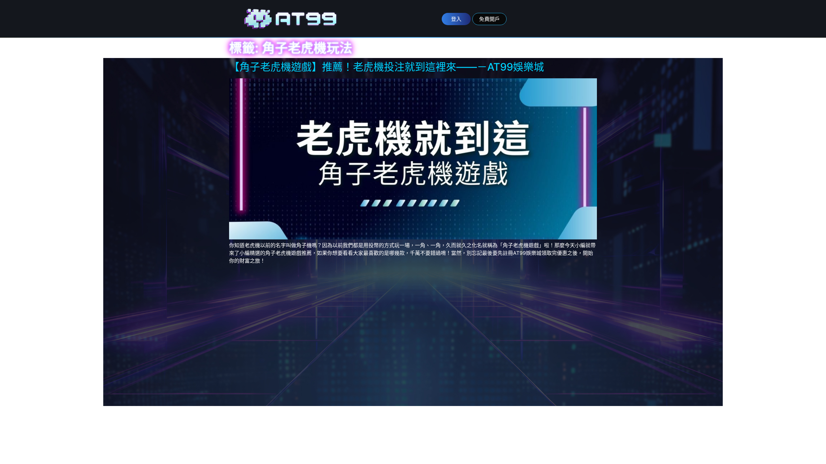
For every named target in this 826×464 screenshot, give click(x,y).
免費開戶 (489, 19)
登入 (456, 19)
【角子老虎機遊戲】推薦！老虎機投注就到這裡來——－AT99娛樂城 (386, 67)
